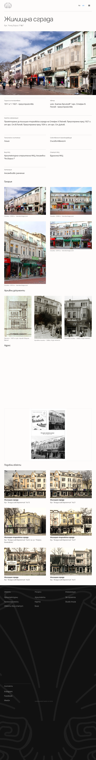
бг (79, 5)
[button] (89, 5)
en (83, 5)
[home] (8, 5)
